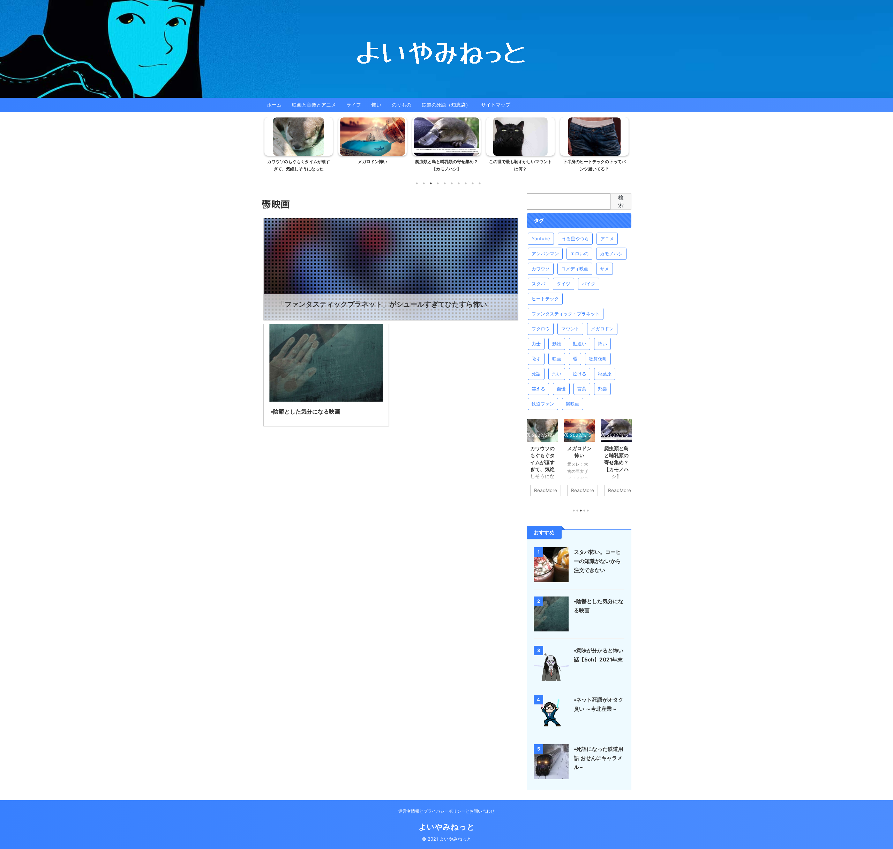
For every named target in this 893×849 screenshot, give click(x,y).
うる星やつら (575, 238)
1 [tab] (416, 183)
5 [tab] (444, 183)
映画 (556, 358)
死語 (536, 373)
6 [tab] (451, 183)
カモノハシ (611, 253)
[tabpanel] (298, 146)
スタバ (538, 283)
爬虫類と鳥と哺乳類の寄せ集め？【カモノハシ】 (446, 165)
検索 (621, 201)
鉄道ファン (543, 404)
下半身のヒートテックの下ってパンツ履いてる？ (594, 165)
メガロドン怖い (372, 161)
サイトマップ (495, 105)
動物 (556, 343)
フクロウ (541, 328)
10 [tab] (479, 183)
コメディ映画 (574, 268)
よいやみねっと (447, 826)
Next (622, 149)
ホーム (274, 105)
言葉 (581, 388)
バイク (588, 283)
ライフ (353, 105)
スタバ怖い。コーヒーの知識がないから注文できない (597, 561)
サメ (604, 268)
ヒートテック (545, 298)
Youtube (541, 238)
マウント (570, 328)
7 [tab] (458, 183)
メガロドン (602, 328)
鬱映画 (572, 404)
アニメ (607, 238)
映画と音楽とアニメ (314, 105)
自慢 (561, 388)
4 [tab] (437, 183)
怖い (376, 105)
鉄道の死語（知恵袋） (446, 105)
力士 (536, 343)
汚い (556, 373)
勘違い (579, 343)
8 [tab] (465, 183)
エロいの (579, 253)
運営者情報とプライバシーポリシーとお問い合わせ (446, 811)
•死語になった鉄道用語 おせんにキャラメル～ (598, 758)
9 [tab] (472, 183)
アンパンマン (545, 253)
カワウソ (541, 268)
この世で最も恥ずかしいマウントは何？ (520, 165)
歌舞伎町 (598, 358)
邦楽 (602, 388)
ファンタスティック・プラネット (566, 313)
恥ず (536, 358)
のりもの (401, 105)
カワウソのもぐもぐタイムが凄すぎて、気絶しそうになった (298, 165)
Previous (270, 149)
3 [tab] (430, 183)
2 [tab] (423, 183)
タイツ (563, 283)
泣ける (579, 373)
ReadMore (545, 490)
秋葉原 (604, 373)
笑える (538, 388)
